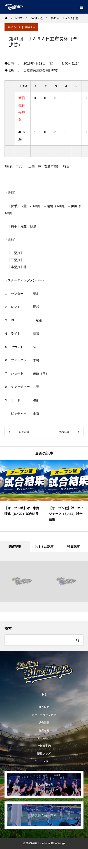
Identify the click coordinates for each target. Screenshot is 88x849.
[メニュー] (81, 7)
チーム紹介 (44, 738)
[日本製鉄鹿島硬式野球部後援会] (44, 672)
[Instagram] (44, 694)
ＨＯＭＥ (44, 707)
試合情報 (44, 722)
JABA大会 (30, 27)
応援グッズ (44, 753)
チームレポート (44, 761)
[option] (22, 495)
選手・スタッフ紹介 (44, 715)
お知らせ (44, 730)
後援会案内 (44, 745)
